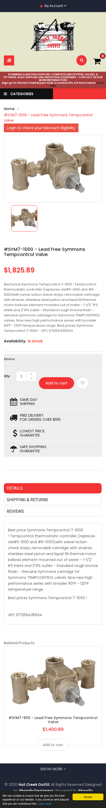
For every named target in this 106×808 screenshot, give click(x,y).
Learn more (44, 803)
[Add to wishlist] (83, 383)
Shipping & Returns (27, 499)
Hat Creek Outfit (34, 784)
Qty (7, 376)
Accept (88, 797)
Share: (9, 359)
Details (15, 488)
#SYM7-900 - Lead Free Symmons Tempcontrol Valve (53, 719)
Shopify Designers (36, 790)
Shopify (85, 790)
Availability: (15, 341)
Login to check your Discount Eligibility (41, 127)
